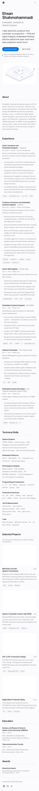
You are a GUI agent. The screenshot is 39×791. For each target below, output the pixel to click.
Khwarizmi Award (9, 768)
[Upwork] (11, 786)
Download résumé (10, 49)
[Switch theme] (35, 2)
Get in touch (26, 49)
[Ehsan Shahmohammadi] (3, 2)
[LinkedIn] (4, 786)
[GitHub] (7, 786)
